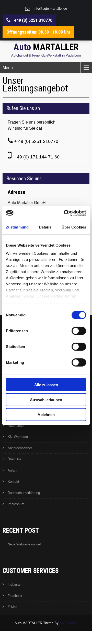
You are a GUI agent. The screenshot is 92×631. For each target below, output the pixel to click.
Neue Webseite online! (24, 544)
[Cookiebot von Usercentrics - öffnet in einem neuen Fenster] (65, 213)
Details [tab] (45, 227)
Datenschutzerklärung (24, 493)
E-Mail (12, 607)
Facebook (15, 596)
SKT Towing (68, 623)
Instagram (15, 584)
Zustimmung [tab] (17, 227)
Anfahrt (13, 470)
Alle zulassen (46, 385)
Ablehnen (46, 414)
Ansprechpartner (20, 448)
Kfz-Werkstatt (18, 437)
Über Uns (14, 459)
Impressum (16, 504)
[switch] (79, 331)
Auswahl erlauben (46, 399)
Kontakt (13, 482)
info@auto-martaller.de (50, 8)
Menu (8, 67)
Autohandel (16, 425)
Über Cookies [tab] (74, 227)
